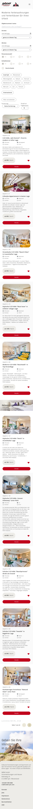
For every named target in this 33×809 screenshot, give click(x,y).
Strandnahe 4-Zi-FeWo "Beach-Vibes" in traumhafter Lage (16, 253)
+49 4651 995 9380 (7, 783)
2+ (14, 57)
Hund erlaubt (9, 68)
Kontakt (4, 789)
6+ (30, 57)
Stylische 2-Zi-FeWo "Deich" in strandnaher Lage (13, 439)
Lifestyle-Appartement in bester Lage (16, 196)
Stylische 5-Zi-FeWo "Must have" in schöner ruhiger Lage (15, 308)
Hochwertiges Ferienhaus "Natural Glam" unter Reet (15, 691)
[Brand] (10, 4)
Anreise (4, 30)
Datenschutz (6, 799)
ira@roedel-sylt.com (8, 784)
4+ (22, 57)
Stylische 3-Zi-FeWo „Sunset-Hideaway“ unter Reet (13, 499)
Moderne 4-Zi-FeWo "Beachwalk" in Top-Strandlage (15, 366)
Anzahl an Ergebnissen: (25, 104)
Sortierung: (5, 103)
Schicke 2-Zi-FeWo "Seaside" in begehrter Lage (14, 632)
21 (18, 721)
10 (14, 721)
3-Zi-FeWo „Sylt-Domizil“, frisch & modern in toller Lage (14, 139)
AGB (3, 805)
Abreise (4, 43)
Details (16, 166)
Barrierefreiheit (7, 802)
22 (20, 721)
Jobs (3, 793)
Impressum (5, 796)
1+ (5, 57)
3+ (22, 64)
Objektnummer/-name (9, 23)
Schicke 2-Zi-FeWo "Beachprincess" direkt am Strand (15, 572)
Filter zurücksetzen (9, 100)
